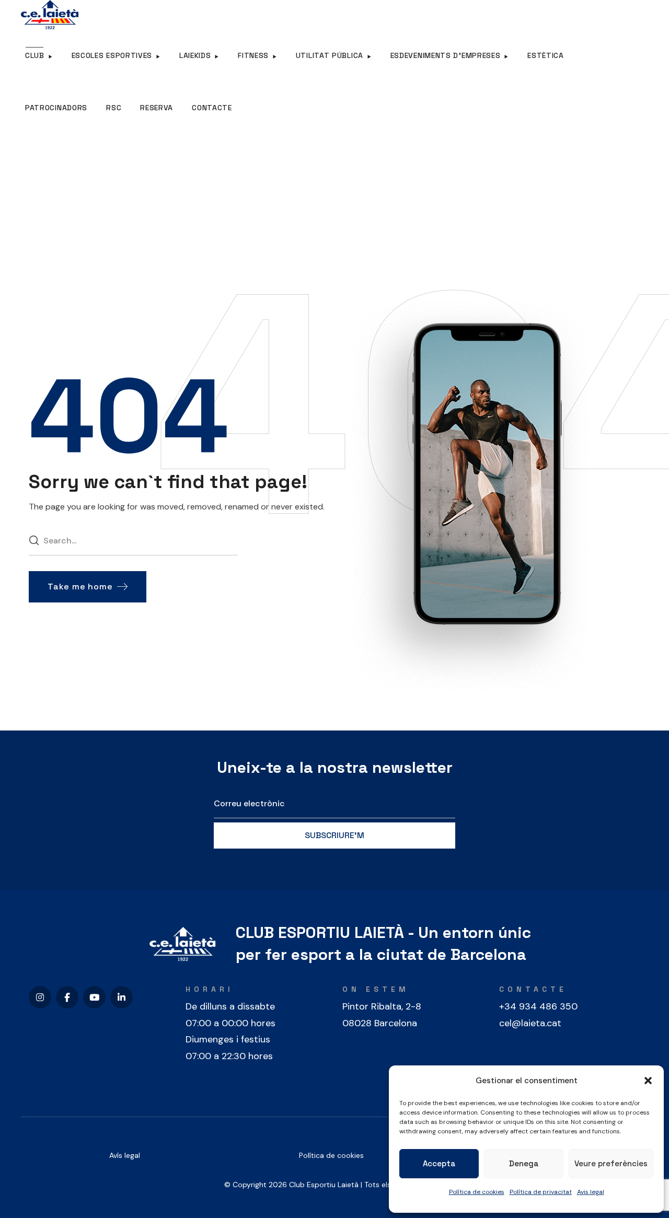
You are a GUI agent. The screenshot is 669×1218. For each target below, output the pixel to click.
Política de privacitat (541, 1192)
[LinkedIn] (121, 997)
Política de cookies (476, 1192)
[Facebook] (67, 997)
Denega (523, 1163)
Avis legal (590, 1192)
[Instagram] (40, 997)
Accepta (439, 1163)
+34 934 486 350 (538, 1006)
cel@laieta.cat (530, 1023)
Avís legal (124, 1155)
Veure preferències (611, 1163)
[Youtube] (94, 997)
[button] (648, 1080)
